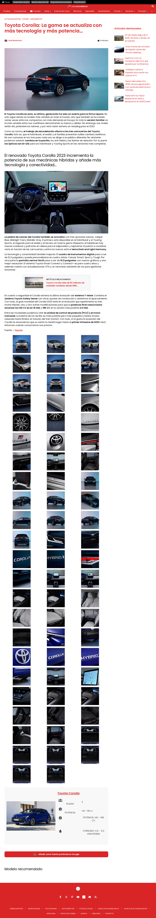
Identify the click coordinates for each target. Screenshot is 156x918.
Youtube (37, 11)
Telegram (83, 897)
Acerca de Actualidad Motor (135, 909)
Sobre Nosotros (16, 909)
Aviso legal (51, 914)
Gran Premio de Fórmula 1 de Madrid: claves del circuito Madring (137, 49)
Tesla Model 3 (79, 2)
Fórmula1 (142, 11)
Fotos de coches (86, 909)
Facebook (60, 897)
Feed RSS (95, 897)
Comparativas (20, 11)
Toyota (18, 330)
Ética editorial (51, 909)
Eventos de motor (62, 11)
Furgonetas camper (21, 2)
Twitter (66, 897)
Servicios (129, 11)
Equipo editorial (34, 909)
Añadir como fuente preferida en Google (59, 854)
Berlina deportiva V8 (40, 2)
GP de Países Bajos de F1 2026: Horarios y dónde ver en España (137, 38)
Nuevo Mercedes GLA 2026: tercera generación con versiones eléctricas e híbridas (138, 85)
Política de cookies (68, 914)
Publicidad (96, 914)
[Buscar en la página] (153, 6)
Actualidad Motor (13, 19)
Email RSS (89, 897)
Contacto (109, 914)
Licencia (84, 914)
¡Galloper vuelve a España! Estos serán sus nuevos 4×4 (136, 72)
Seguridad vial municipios (61, 2)
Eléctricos (77, 11)
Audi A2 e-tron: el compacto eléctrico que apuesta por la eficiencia (136, 61)
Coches (117, 11)
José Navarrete (15, 40)
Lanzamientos (104, 11)
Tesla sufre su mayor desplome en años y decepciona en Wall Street (137, 98)
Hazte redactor (68, 909)
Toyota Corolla (68, 793)
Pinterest (72, 897)
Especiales (89, 11)
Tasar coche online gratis (108, 909)
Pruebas (6, 11)
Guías (46, 11)
